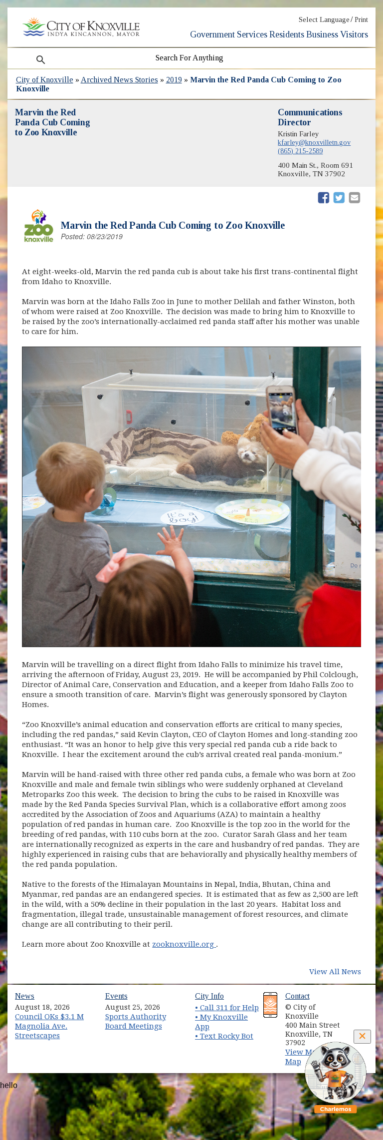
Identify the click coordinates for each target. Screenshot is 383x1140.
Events (116, 996)
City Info (209, 996)
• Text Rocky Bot (224, 1036)
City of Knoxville (44, 79)
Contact (297, 996)
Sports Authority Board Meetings (135, 1021)
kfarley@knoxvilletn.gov (314, 142)
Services (252, 34)
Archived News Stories (119, 79)
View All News (335, 971)
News (24, 996)
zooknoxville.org (184, 944)
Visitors (354, 34)
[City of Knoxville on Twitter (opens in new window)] (356, 1015)
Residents (286, 34)
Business (322, 34)
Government (212, 34)
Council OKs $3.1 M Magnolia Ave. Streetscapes (49, 1026)
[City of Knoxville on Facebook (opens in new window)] (356, 1003)
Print (361, 19)
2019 (174, 79)
